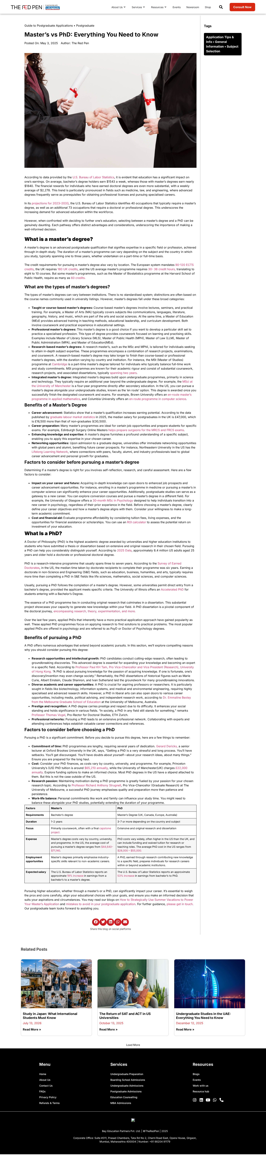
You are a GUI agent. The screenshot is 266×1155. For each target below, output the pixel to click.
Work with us (200, 1085)
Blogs (196, 1074)
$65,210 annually (96, 768)
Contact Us (46, 1085)
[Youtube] (208, 1100)
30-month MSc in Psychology (112, 500)
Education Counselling (123, 1097)
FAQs (42, 1091)
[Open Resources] (165, 7)
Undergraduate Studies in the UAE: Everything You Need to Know (203, 1016)
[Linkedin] (201, 1100)
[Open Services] (144, 7)
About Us (44, 1079)
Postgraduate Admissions (126, 1091)
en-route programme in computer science (157, 399)
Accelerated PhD (172, 589)
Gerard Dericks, (167, 746)
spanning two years (123, 373)
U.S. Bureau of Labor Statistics (93, 177)
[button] (96, 922)
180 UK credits (68, 269)
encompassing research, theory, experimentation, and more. (95, 611)
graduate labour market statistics (73, 417)
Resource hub (201, 1091)
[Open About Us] (124, 7)
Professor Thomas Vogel (48, 715)
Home (42, 1074)
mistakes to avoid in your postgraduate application (100, 904)
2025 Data (124, 550)
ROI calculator (136, 522)
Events (197, 1079)
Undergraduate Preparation (126, 1074)
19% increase (75, 875)
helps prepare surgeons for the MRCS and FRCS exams (145, 430)
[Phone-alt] (221, 1100)
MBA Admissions (120, 1103)
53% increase (125, 875)
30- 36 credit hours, (162, 269)
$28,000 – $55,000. (129, 850)
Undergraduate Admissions (126, 1085)
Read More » (32, 1029)
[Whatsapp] (215, 1100)
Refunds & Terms (49, 1103)
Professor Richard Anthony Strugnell (96, 785)
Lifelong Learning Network (50, 452)
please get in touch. (180, 904)
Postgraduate (85, 25)
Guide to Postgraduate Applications (48, 25)
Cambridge (60, 364)
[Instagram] (195, 1100)
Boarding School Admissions (127, 1079)
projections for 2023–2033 (50, 203)
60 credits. (78, 278)
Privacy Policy (47, 1097)
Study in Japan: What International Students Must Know (50, 1016)
